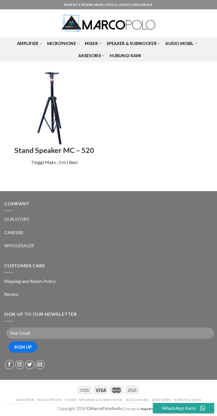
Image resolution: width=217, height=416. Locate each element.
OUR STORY (16, 219)
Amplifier (27, 43)
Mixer (91, 43)
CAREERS (13, 232)
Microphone (61, 43)
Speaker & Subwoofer (131, 43)
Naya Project (150, 409)
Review (11, 294)
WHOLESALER (19, 245)
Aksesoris (89, 55)
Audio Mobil (179, 43)
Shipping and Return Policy (30, 281)
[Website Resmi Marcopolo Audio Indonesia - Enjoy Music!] (108, 23)
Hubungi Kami (125, 55)
